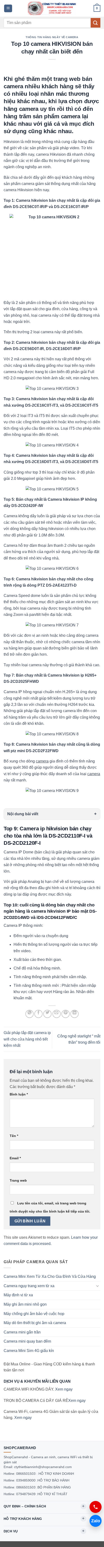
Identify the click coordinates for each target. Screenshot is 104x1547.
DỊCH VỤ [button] (11, 1531)
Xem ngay (64, 1389)
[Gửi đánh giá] (95, 22)
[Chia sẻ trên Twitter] (47, 1014)
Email (15, 1158)
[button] (8, 8)
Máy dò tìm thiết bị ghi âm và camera (35, 1323)
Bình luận (19, 1094)
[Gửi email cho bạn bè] (56, 1014)
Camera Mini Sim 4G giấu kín (29, 1351)
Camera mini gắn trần (22, 1332)
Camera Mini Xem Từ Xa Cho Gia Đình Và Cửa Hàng (50, 1276)
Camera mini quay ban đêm (27, 1341)
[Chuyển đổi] (97, 1286)
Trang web (18, 1180)
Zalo (95, 1520)
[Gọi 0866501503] (95, 1507)
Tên (14, 1136)
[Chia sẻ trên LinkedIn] (74, 1014)
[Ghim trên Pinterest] (65, 1014)
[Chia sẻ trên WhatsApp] (29, 1014)
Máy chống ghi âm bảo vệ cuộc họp (34, 1314)
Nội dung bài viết (22, 814)
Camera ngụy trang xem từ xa (29, 1286)
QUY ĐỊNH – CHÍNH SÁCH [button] (25, 1506)
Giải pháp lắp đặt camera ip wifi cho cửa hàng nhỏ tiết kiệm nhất (27, 1039)
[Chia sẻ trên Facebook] (38, 1014)
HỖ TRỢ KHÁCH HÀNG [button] (23, 1519)
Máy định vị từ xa (18, 1295)
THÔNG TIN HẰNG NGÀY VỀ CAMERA (52, 37)
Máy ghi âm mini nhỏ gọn (25, 1304)
